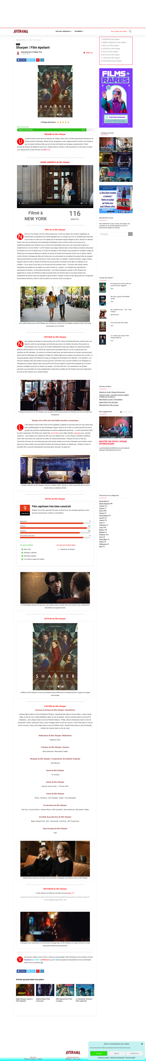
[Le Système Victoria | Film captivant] (124, 168)
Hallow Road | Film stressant (43, 1000)
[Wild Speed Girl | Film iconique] (107, 168)
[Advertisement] (73, 14)
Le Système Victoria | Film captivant (84, 1000)
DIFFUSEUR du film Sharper (112, 61)
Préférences (134, 1053)
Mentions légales (130, 1057)
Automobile (103, 501)
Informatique (103, 515)
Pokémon (102, 534)
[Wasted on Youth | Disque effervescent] (107, 138)
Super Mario (103, 539)
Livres (101, 527)
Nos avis (33, 1057)
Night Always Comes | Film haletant (24, 1000)
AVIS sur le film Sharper (111, 46)
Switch (101, 542)
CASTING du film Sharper (111, 58)
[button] (142, 1044)
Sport (101, 537)
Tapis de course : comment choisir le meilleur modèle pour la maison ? (114, 396)
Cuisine (101, 508)
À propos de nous (73, 1057)
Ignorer (116, 1053)
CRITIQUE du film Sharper (111, 49)
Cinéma (101, 506)
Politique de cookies (103, 1057)
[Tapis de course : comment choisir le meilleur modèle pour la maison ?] (124, 138)
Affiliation (68, 1059)
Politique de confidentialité (117, 1057)
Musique (102, 532)
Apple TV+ (46, 150)
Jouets (101, 520)
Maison (101, 530)
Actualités (78, 31)
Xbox (100, 546)
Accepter (99, 1053)
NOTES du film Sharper (110, 52)
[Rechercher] (130, 234)
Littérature (102, 525)
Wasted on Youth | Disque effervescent (112, 392)
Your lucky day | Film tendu (119, 322)
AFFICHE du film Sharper (111, 55)
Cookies (39, 1059)
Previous (101, 426)
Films (24, 40)
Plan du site (76, 1059)
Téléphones (103, 544)
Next (131, 426)
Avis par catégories (63, 31)
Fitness (101, 513)
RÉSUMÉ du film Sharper (111, 39)
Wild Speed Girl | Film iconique (109, 405)
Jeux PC (102, 518)
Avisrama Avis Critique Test (31, 52)
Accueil (18, 40)
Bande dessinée (115, 314)
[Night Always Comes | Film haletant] (107, 153)
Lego (100, 523)
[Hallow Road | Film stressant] (124, 153)
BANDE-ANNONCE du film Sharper (114, 42)
